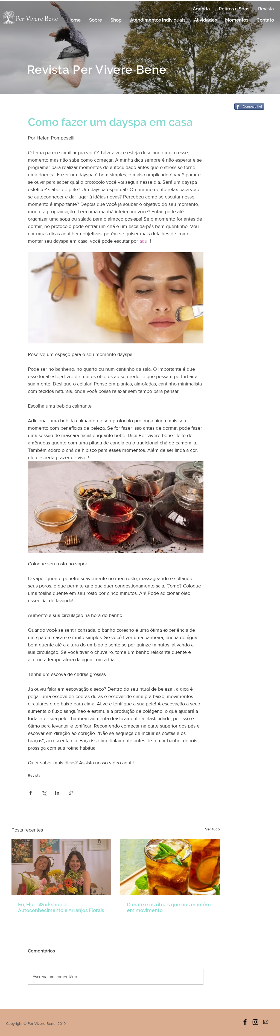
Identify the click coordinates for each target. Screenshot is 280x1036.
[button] (95, 20)
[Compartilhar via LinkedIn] (57, 792)
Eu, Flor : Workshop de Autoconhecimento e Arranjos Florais (61, 907)
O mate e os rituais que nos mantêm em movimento (169, 907)
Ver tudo (212, 829)
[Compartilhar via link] (70, 792)
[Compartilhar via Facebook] (30, 792)
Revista (34, 775)
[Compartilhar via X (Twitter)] (43, 792)
